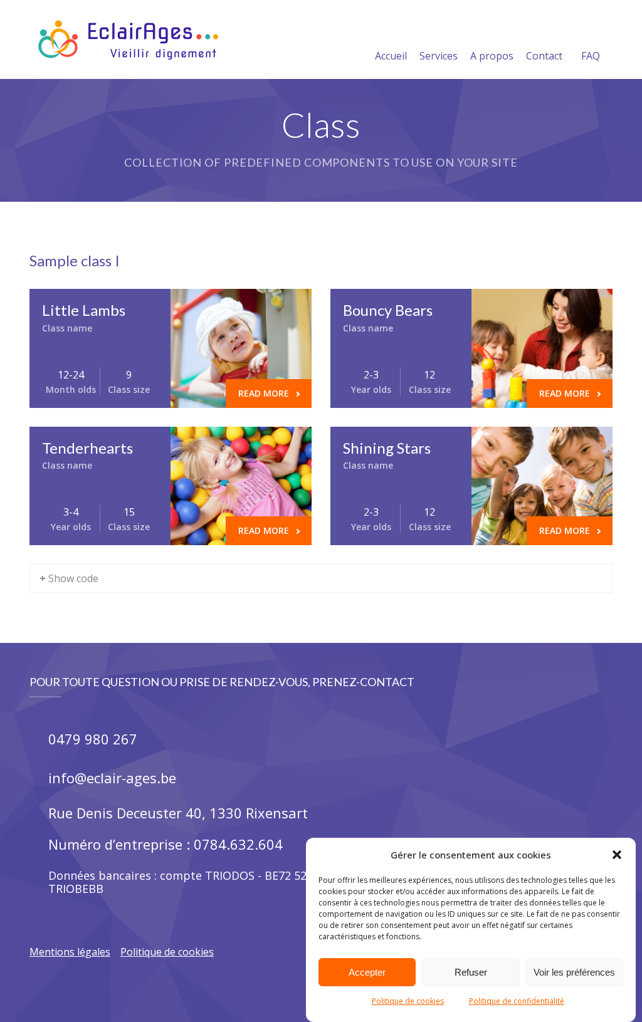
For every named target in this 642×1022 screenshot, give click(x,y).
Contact (544, 56)
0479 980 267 (92, 738)
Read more (263, 393)
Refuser (471, 972)
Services (438, 56)
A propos (491, 56)
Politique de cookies (408, 1001)
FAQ (590, 56)
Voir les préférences (574, 972)
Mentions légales (69, 952)
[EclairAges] (128, 39)
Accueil (391, 56)
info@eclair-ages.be (112, 777)
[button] (617, 854)
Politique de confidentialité (516, 1001)
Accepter (367, 972)
